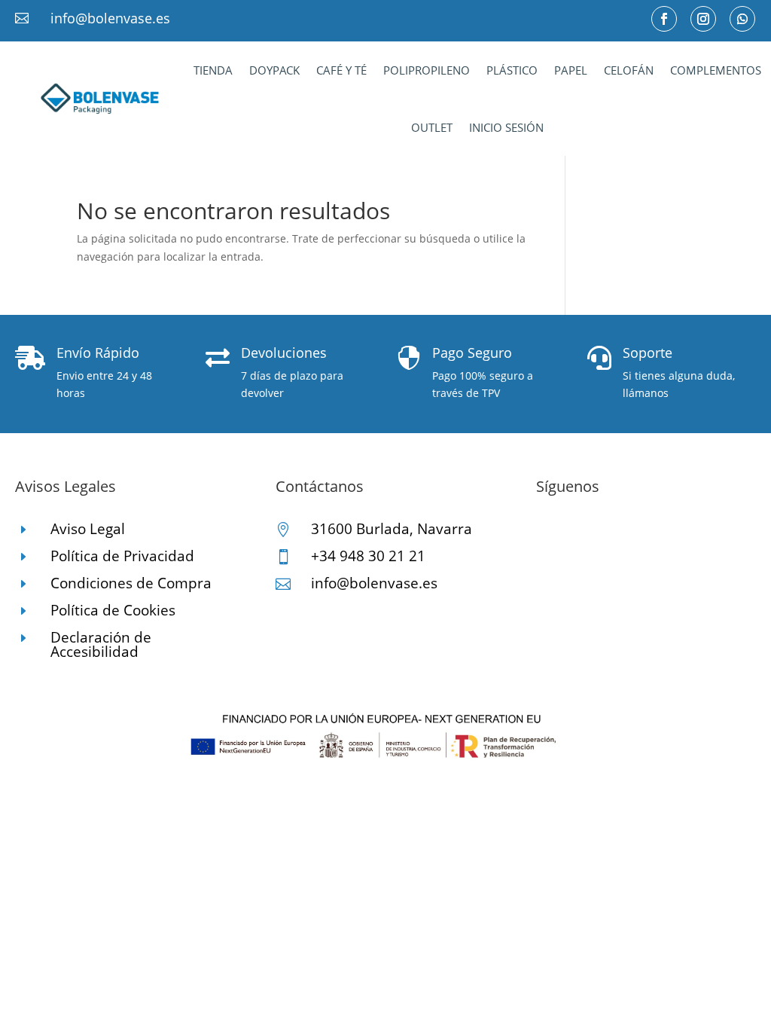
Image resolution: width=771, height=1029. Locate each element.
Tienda (213, 70)
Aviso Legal (87, 529)
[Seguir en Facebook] (664, 19)
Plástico (512, 70)
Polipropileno (426, 70)
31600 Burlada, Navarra (391, 529)
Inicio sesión (506, 127)
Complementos (715, 70)
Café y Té (341, 70)
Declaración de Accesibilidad (100, 644)
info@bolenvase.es (110, 18)
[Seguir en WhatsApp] (742, 19)
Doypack (274, 70)
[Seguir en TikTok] (608, 534)
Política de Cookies (112, 610)
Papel (570, 70)
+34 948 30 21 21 (368, 556)
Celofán (629, 70)
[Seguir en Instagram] (703, 19)
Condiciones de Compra (131, 583)
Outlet (432, 127)
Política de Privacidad (122, 556)
